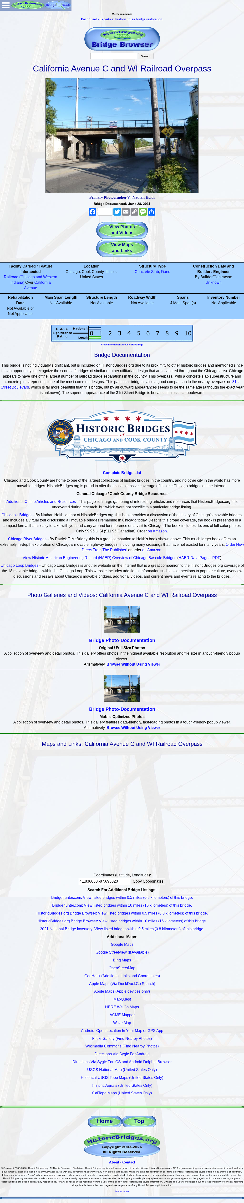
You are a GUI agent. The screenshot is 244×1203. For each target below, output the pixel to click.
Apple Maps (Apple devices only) (122, 991)
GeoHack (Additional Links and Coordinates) (122, 976)
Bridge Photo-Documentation (122, 640)
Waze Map (122, 1023)
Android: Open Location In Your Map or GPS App (122, 1031)
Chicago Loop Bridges (19, 565)
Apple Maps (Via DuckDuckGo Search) (122, 984)
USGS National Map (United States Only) (122, 1070)
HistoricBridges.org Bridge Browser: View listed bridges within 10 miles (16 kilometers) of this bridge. (122, 921)
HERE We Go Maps (122, 1007)
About (114, 1162)
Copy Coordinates (148, 881)
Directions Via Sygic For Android (122, 1054)
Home (105, 1121)
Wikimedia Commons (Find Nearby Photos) (122, 1046)
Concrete (142, 272)
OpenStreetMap (122, 968)
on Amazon (157, 531)
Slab (155, 272)
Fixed (165, 272)
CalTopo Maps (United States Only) (122, 1093)
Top (139, 1121)
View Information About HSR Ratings (122, 344)
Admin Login (122, 1191)
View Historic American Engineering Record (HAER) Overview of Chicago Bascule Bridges (99, 558)
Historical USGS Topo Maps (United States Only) (122, 1078)
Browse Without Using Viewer (133, 664)
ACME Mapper (122, 1015)
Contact (128, 1162)
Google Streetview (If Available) (122, 952)
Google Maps (122, 944)
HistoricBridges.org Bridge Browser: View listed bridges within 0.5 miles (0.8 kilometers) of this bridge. (122, 913)
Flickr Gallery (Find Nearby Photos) (122, 1038)
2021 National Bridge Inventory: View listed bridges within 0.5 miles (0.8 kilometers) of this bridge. (122, 929)
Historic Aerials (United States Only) (122, 1085)
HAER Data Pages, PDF (199, 558)
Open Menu (5, 5)
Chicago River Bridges (27, 539)
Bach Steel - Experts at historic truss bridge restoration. (122, 19)
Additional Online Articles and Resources (41, 502)
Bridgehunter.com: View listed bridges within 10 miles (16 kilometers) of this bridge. (122, 905)
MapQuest (122, 999)
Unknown (213, 282)
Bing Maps (122, 960)
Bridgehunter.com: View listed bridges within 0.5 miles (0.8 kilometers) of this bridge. (122, 897)
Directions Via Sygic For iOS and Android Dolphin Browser (122, 1062)
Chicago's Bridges (16, 515)
